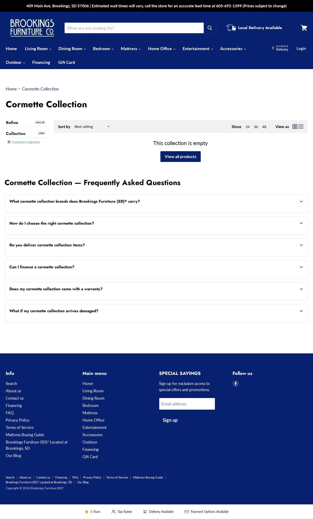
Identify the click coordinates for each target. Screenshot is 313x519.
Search (11, 383)
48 (264, 126)
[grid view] (295, 126)
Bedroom (102, 48)
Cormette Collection (25, 142)
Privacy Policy (17, 420)
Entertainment (196, 48)
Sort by (64, 126)
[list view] (301, 126)
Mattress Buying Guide (25, 434)
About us (13, 390)
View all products (180, 156)
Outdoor (14, 62)
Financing (41, 62)
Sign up (170, 420)
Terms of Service (20, 427)
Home (11, 48)
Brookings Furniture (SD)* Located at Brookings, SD (39, 482)
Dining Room (70, 48)
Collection (15, 134)
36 (256, 126)
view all (40, 122)
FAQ (10, 412)
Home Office (160, 48)
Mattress (129, 48)
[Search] (210, 28)
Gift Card (66, 62)
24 (248, 126)
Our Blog (13, 455)
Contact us (15, 398)
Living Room (37, 48)
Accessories (231, 48)
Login (301, 48)
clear (41, 133)
